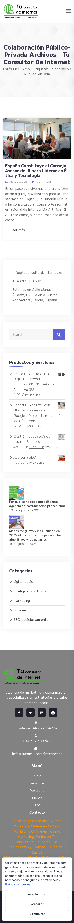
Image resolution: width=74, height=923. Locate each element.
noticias (20, 610)
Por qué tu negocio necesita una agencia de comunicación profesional (37, 503)
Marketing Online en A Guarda (37, 820)
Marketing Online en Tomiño (37, 831)
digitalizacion (24, 581)
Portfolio (37, 790)
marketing (21, 600)
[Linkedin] (42, 712)
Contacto (37, 812)
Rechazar (37, 904)
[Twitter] (30, 712)
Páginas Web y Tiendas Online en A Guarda (37, 849)
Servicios (37, 783)
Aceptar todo (37, 894)
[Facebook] (19, 712)
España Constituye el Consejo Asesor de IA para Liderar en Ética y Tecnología (36, 170)
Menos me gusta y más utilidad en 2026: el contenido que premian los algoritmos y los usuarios (35, 535)
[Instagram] (53, 712)
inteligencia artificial (30, 591)
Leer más (17, 229)
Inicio (25, 68)
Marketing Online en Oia (37, 841)
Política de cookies (17, 884)
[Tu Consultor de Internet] (34, 10)
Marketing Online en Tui (37, 836)
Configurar (37, 913)
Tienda (37, 797)
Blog (37, 804)
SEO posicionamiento (31, 619)
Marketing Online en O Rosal (37, 826)
